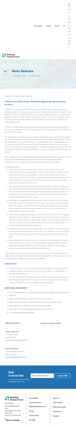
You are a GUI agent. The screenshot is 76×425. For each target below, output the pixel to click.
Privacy (31, 411)
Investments (57, 402)
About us (56, 398)
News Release (35, 76)
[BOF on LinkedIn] (14, 421)
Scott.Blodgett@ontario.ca (16, 357)
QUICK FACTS (11, 264)
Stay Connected (15, 374)
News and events (59, 407)
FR (64, 26)
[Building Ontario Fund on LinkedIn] (69, 26)
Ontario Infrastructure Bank (23, 313)
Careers (57, 26)
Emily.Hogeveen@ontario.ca (17, 340)
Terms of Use (34, 415)
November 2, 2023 (20, 76)
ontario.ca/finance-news (50, 323)
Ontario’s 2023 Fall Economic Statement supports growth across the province (35, 102)
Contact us (57, 411)
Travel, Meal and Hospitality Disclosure (37, 404)
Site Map (32, 420)
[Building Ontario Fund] (12, 55)
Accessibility (33, 398)
